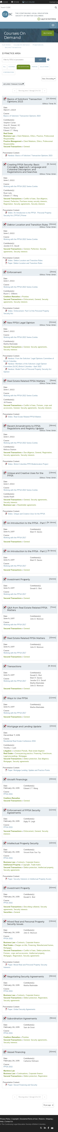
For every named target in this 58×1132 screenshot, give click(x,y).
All (4, 67)
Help (2, 1121)
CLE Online (6, 45)
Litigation (7, 751)
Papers (34, 67)
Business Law (9, 136)
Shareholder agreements (26, 505)
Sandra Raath (9, 497)
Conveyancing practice (23, 753)
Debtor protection (30, 759)
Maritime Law (9, 1071)
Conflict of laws (29, 199)
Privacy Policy (5, 1119)
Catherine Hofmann (31, 1061)
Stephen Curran (10, 123)
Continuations (22, 1073)
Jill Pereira (8, 402)
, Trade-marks (35, 865)
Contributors (8, 72)
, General (37, 299)
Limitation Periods (20, 751)
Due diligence (28, 452)
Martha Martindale (11, 344)
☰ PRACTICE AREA (11, 53)
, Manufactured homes (44, 945)
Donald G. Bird (36, 588)
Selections (44, 67)
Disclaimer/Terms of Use (29, 1119)
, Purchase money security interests (33, 201)
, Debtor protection (43, 950)
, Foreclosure (46, 753)
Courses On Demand (22, 45)
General (26, 147)
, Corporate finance (32, 862)
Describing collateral (31, 907)
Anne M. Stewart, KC (12, 125)
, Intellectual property (45, 867)
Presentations (38, 45)
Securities (8, 912)
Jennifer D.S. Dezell (11, 246)
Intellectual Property (12, 865)
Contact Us (53, 2)
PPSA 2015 (8, 794)
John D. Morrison (36, 619)
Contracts (21, 862)
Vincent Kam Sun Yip (32, 852)
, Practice (39, 136)
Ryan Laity (8, 193)
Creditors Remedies (12, 297)
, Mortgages (22, 756)
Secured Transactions (13, 47)
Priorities (25, 297)
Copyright (26, 865)
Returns (42, 1119)
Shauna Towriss (10, 128)
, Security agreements (21, 204)
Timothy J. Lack (10, 748)
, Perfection (14, 201)
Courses (11, 67)
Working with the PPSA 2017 (15, 538)
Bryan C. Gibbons (10, 294)
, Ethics (32, 136)
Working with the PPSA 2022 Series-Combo (21, 186)
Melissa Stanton (10, 450)
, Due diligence (41, 199)
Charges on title (20, 945)
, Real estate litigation (36, 751)
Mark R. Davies (36, 532)
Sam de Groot (29, 1027)
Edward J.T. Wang (11, 130)
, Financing (37, 753)
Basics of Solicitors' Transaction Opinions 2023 (22, 116)
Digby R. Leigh (29, 821)
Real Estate (8, 133)
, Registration (46, 452)
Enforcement (28, 299)
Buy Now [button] (48, 33)
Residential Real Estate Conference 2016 (20, 741)
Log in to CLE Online (48, 19)
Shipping (49, 1119)
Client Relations (23, 136)
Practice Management (12, 141)
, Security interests (37, 204)
